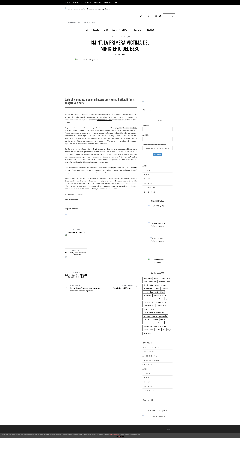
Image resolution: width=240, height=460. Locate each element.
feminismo (147, 295)
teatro (158, 330)
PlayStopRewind (157, 323)
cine (168, 282)
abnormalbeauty (78, 194)
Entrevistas (88, 2)
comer (163, 285)
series (146, 330)
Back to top (169, 429)
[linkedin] (152, 16)
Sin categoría (119, 37)
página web (85, 157)
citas (157, 285)
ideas (145, 309)
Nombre (145, 125)
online (162, 319)
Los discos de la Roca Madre (154, 313)
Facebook (112, 181)
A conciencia (97, 2)
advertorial (148, 278)
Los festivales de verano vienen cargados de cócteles (76, 276)
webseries (147, 333)
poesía (167, 323)
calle (145, 282)
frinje (161, 299)
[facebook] (145, 16)
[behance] (160, 16)
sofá (151, 330)
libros (145, 174)
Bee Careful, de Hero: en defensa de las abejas (76, 253)
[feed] (141, 16)
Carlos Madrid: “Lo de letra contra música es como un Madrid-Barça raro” (85, 288)
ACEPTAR (120, 436)
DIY (157, 288)
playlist (146, 323)
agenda (156, 278)
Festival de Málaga (160, 295)
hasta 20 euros (162, 306)
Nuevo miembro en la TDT (76, 232)
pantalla (147, 183)
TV (164, 330)
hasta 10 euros (161, 302)
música (146, 179)
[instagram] (156, 16)
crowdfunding (149, 288)
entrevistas (159, 292)
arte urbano (166, 278)
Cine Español (148, 285)
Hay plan (67, 2)
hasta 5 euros (148, 302)
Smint (135, 128)
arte (145, 166)
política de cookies (114, 434)
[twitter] (148, 16)
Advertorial (112, 37)
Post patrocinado (71, 200)
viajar (169, 330)
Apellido (145, 135)
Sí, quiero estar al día (11, 454)
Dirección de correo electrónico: (154, 145)
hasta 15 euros (149, 306)
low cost (147, 316)
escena (146, 170)
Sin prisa (117, 2)
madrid (154, 316)
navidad (146, 319)
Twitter (88, 183)
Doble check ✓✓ (77, 2)
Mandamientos (108, 2)
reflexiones (148, 188)
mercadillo (163, 316)
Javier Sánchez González (128, 157)
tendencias (148, 192)
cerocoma (153, 282)
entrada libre (148, 292)
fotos (155, 299)
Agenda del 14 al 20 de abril (122, 286)
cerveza (162, 282)
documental (166, 288)
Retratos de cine (160, 326)
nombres (155, 319)
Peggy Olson (121, 54)
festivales (147, 299)
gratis (168, 299)
